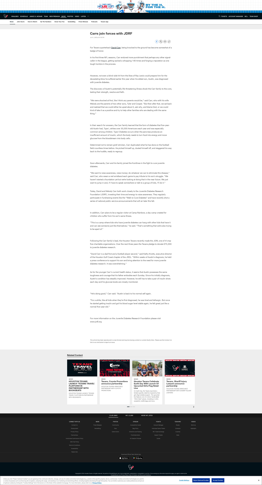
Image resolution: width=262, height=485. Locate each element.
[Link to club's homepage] (5, 16)
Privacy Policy (74, 431)
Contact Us (74, 425)
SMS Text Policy (74, 442)
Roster (178, 425)
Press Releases (97, 425)
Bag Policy (135, 428)
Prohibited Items (135, 435)
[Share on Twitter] (161, 43)
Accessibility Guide (135, 425)
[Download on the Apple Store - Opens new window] (123, 458)
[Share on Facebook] (156, 43)
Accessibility (74, 448)
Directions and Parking (135, 431)
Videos (193, 421)
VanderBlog (97, 428)
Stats (177, 435)
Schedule (177, 428)
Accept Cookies (218, 480)
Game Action (115, 431)
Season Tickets (158, 435)
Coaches (177, 431)
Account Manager (158, 425)
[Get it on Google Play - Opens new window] (137, 459)
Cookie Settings (184, 480)
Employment (74, 428)
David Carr (116, 47)
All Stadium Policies (135, 438)
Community (115, 425)
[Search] (219, 16)
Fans (115, 428)
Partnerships (74, 435)
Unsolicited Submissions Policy (74, 438)
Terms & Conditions (74, 445)
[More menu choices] (88, 16)
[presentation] (194, 407)
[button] (128, 406)
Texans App (74, 452)
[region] (131, 480)
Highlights (193, 428)
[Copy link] (169, 41)
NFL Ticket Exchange (158, 431)
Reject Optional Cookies (201, 480)
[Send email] (165, 43)
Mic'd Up (193, 425)
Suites (158, 438)
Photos (115, 421)
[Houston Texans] (131, 467)
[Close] (258, 480)
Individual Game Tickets (158, 428)
